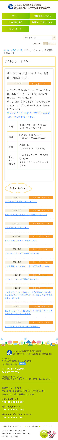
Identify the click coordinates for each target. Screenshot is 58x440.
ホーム (6, 50)
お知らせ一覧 (16, 50)
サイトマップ (46, 426)
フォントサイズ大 (54, 43)
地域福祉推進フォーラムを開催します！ (21, 241)
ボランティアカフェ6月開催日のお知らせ (22, 279)
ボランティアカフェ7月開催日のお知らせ (22, 254)
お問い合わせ (32, 426)
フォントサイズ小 (45, 43)
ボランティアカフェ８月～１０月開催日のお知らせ (26, 215)
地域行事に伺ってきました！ (17, 228)
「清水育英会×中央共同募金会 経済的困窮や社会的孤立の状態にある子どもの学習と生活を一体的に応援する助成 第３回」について (29, 295)
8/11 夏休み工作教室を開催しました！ (21, 202)
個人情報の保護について (14, 426)
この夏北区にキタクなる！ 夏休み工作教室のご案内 (27, 266)
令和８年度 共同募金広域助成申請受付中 (22, 327)
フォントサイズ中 (49, 43)
